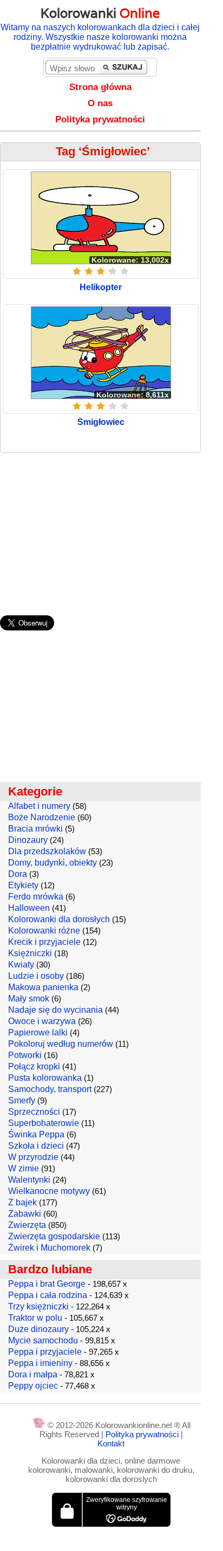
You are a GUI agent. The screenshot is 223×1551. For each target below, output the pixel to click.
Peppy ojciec (33, 1385)
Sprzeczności (34, 1111)
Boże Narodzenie (41, 817)
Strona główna (100, 87)
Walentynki (29, 1179)
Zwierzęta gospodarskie (54, 1236)
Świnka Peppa (36, 1134)
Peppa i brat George (47, 1283)
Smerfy (21, 1100)
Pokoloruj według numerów (60, 1043)
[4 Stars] (112, 271)
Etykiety (23, 885)
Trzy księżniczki (38, 1306)
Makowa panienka (43, 987)
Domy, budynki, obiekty (52, 862)
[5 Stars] (124, 271)
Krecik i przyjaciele (44, 941)
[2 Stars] (88, 271)
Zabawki (24, 1213)
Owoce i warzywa (42, 1021)
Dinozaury (28, 840)
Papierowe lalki (38, 1032)
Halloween (29, 907)
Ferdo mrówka (35, 896)
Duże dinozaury (38, 1329)
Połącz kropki (34, 1066)
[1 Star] (76, 271)
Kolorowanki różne (44, 930)
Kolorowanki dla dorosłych (59, 919)
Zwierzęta (27, 1225)
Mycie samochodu (43, 1340)
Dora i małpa (32, 1374)
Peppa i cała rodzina (47, 1295)
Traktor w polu (35, 1317)
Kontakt (110, 1443)
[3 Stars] (100, 271)
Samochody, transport (49, 1089)
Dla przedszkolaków (47, 851)
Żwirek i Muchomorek (49, 1247)
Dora (17, 874)
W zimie (23, 1168)
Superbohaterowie (43, 1123)
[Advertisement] (111, 529)
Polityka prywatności (100, 119)
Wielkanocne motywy (49, 1191)
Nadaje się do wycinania (55, 1009)
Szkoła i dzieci (36, 1145)
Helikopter (101, 287)
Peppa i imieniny (40, 1363)
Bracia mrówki (35, 828)
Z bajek (22, 1202)
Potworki (25, 1055)
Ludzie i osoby (36, 975)
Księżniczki (30, 953)
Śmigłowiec (100, 422)
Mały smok (28, 998)
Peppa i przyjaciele (45, 1351)
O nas (100, 103)
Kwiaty (21, 964)
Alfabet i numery (39, 806)
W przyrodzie (33, 1157)
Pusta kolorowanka (45, 1077)
